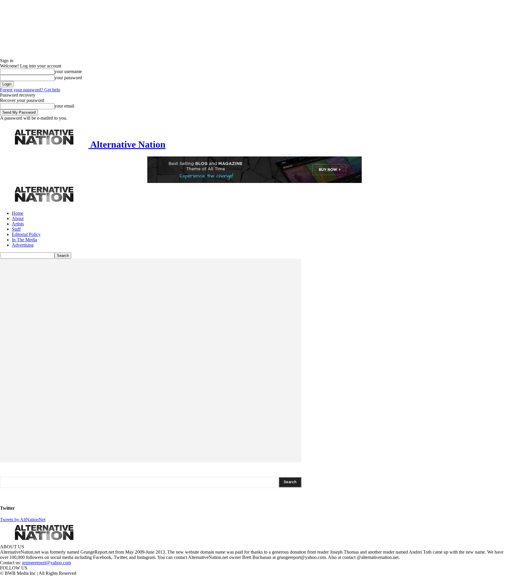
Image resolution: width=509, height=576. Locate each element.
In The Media (24, 239)
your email (64, 105)
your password (68, 77)
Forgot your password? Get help (30, 89)
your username (68, 71)
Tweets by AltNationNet (22, 519)
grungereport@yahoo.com (46, 562)
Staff (16, 229)
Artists (18, 223)
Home (17, 213)
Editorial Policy (26, 234)
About (18, 218)
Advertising (23, 244)
